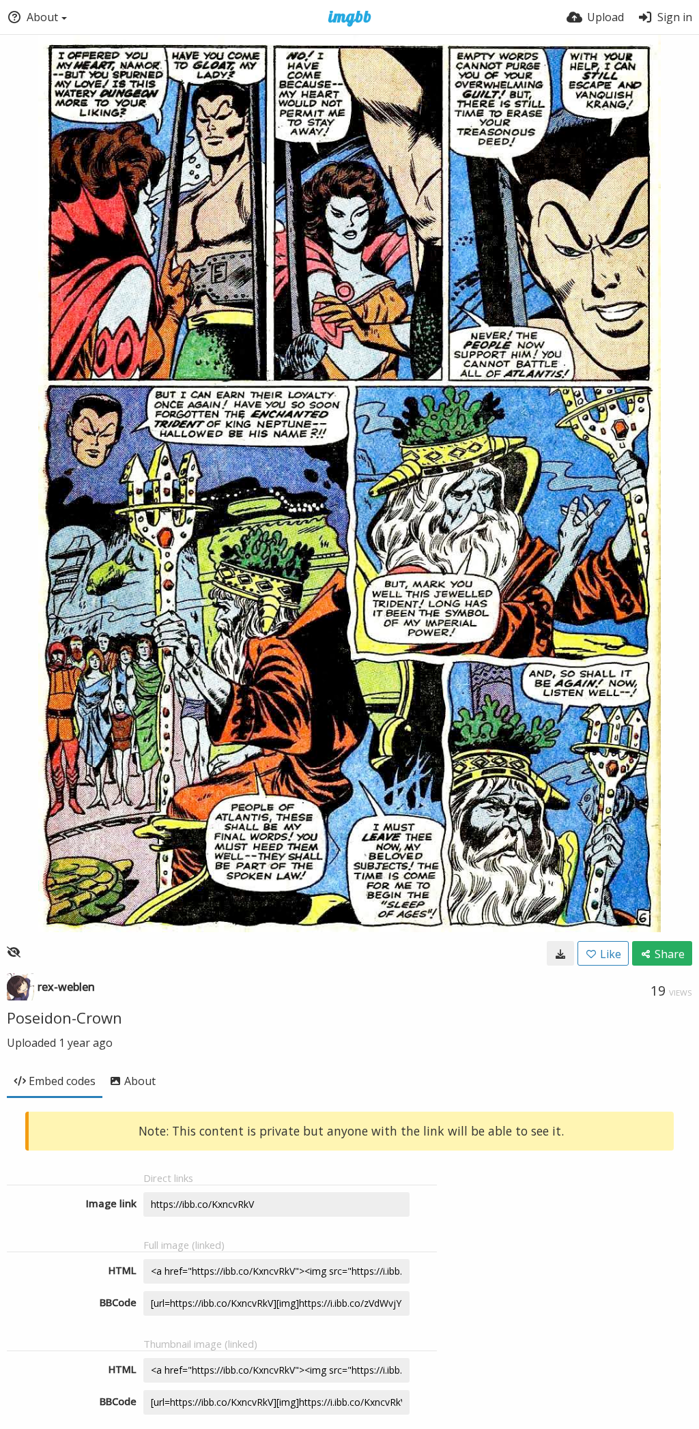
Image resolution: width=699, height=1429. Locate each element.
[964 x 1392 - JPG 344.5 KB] (560, 953)
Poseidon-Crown (64, 1017)
